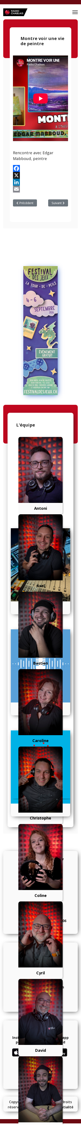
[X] (40, 175)
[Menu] (75, 12)
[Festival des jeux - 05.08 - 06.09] (40, 330)
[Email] (40, 189)
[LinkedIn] (40, 182)
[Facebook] (40, 168)
